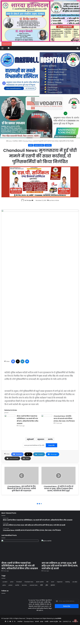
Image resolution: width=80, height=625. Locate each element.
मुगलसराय (41, 439)
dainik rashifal (40, 581)
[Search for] (78, 49)
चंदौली (20, 141)
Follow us (4, 591)
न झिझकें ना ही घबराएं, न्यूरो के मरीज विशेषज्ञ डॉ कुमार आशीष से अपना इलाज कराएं (43, 43)
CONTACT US (67, 621)
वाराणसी (37, 621)
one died (74, 581)
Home (10, 141)
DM (47, 581)
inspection (60, 581)
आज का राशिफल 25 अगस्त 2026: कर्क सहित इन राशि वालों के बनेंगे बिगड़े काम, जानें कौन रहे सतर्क (60, 566)
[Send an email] (32, 200)
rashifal (17, 585)
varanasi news (33, 585)
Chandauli (19, 581)
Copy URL (51, 445)
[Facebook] (13, 361)
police (4, 585)
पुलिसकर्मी (31, 439)
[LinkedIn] (22, 361)
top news (24, 585)
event (52, 581)
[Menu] (2, 49)
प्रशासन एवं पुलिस (39, 145)
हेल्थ (60, 621)
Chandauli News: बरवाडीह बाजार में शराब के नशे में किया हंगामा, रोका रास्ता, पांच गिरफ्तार (64, 418)
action (11, 581)
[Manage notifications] (75, 620)
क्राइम (41, 621)
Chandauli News (29, 621)
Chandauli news (28, 581)
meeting (67, 581)
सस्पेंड (51, 439)
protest (10, 585)
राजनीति (46, 621)
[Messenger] (27, 361)
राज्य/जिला (15, 141)
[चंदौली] (10, 48)
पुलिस (47, 585)
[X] (18, 361)
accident (5, 581)
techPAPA (58, 618)
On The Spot (28, 200)
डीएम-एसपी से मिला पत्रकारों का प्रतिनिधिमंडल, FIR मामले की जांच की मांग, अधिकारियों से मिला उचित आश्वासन (19, 566)
